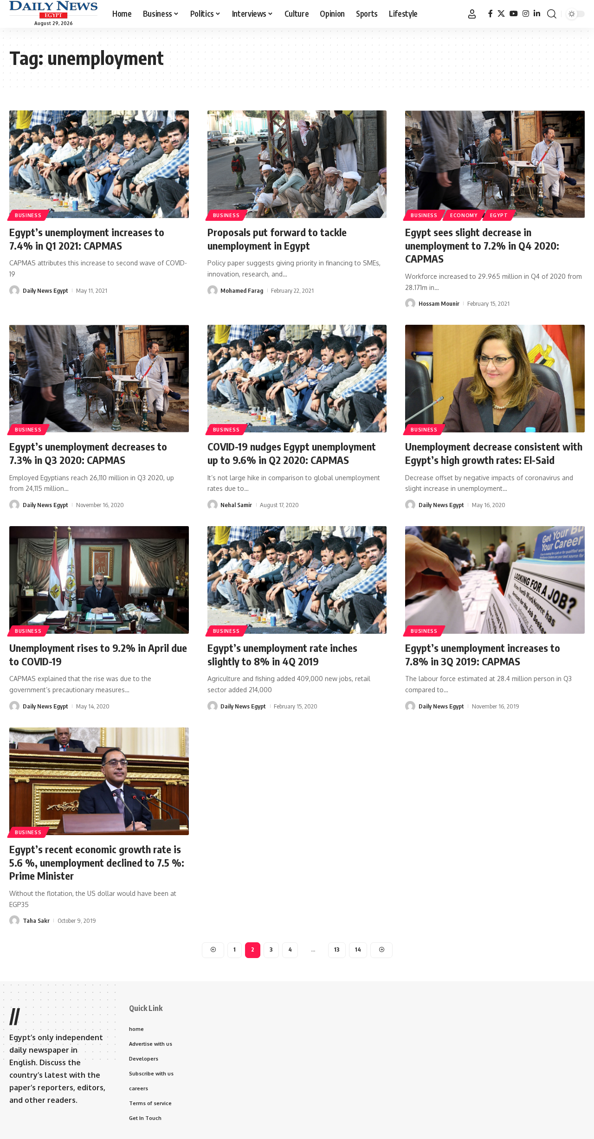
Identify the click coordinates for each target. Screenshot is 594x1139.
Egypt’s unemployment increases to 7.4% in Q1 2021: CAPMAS (86, 238)
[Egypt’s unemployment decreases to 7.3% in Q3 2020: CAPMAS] (99, 378)
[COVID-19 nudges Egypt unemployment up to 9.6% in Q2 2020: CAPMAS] (297, 378)
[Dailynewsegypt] (53, 10)
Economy (464, 215)
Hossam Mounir (439, 303)
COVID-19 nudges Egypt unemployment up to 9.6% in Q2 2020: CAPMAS (291, 453)
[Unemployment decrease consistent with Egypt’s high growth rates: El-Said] (495, 378)
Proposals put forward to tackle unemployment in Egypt (277, 238)
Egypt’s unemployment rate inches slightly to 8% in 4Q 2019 (282, 654)
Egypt (499, 215)
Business (28, 215)
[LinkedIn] (536, 13)
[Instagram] (525, 13)
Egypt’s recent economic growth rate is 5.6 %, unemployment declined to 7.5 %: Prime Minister (96, 862)
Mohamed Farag (241, 290)
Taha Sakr (36, 920)
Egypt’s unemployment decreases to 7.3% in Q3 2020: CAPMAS (88, 453)
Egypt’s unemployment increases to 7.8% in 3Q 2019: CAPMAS (482, 654)
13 (337, 949)
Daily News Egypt (45, 290)
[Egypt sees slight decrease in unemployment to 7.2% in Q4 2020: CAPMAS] (495, 164)
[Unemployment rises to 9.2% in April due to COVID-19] (99, 580)
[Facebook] (490, 13)
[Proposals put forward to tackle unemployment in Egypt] (297, 164)
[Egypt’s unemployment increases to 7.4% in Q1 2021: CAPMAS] (99, 164)
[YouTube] (513, 13)
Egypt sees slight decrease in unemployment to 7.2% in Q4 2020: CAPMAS (482, 245)
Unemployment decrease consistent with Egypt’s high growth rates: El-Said (493, 453)
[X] (501, 13)
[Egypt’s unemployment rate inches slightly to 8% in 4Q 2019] (297, 580)
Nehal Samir (236, 504)
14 (358, 949)
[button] (472, 14)
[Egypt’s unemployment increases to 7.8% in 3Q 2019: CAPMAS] (495, 580)
